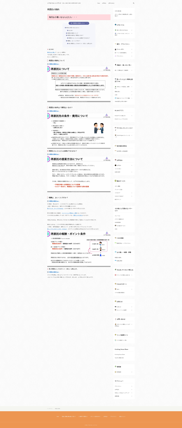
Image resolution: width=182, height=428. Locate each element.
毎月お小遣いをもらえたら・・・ (74, 27)
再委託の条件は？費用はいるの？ (75, 35)
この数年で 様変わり (83, 416)
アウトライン (113, 416)
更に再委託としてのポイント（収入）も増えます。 (81, 43)
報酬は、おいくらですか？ (73, 40)
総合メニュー (122, 416)
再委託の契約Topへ (54, 64)
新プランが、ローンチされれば (55, 208)
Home (98, 3)
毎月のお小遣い (51, 52)
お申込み (104, 3)
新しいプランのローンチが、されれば (57, 229)
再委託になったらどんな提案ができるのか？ (79, 38)
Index (58, 416)
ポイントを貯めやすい (96, 416)
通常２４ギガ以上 (78, 215)
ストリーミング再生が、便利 (69, 213)
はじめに (71, 30)
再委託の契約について (72, 33)
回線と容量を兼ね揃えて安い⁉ (68, 416)
